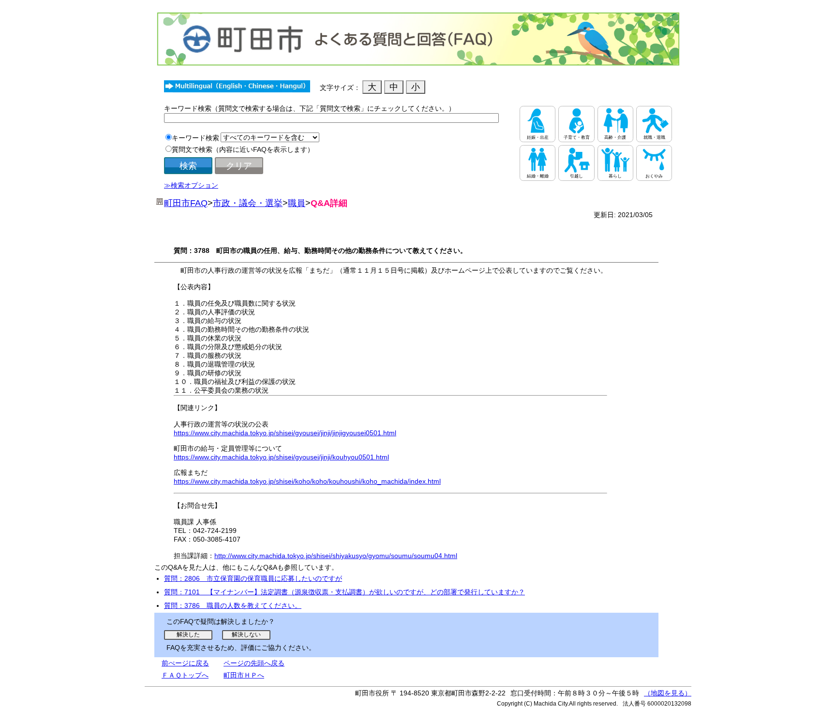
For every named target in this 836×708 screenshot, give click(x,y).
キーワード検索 (195, 138)
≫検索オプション (191, 185)
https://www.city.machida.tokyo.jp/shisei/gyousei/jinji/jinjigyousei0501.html (285, 433)
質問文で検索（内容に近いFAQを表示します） (243, 149)
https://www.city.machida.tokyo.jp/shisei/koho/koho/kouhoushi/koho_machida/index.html (307, 481)
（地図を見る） (667, 693)
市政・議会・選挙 (248, 203)
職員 (296, 203)
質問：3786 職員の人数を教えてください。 (232, 605)
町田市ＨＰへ (244, 675)
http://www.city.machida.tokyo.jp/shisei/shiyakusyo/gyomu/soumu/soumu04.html (335, 556)
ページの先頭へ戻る (254, 663)
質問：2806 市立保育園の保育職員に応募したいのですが (253, 578)
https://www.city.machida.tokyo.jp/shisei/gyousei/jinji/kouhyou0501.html (281, 457)
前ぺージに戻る (185, 663)
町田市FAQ (186, 203)
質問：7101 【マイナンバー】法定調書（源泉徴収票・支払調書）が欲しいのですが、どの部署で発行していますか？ (344, 592)
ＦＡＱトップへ (185, 675)
